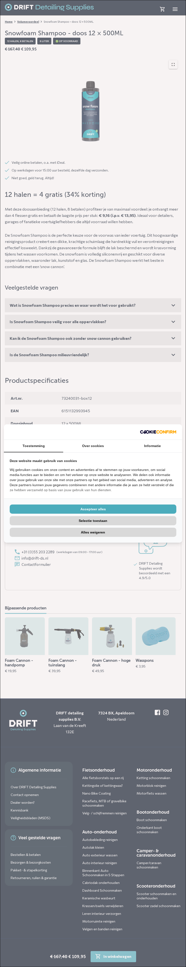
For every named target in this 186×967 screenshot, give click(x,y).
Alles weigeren (93, 532)
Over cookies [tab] (93, 446)
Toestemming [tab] (34, 446)
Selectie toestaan (93, 521)
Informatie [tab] (152, 446)
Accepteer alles (93, 509)
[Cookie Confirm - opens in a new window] (158, 432)
